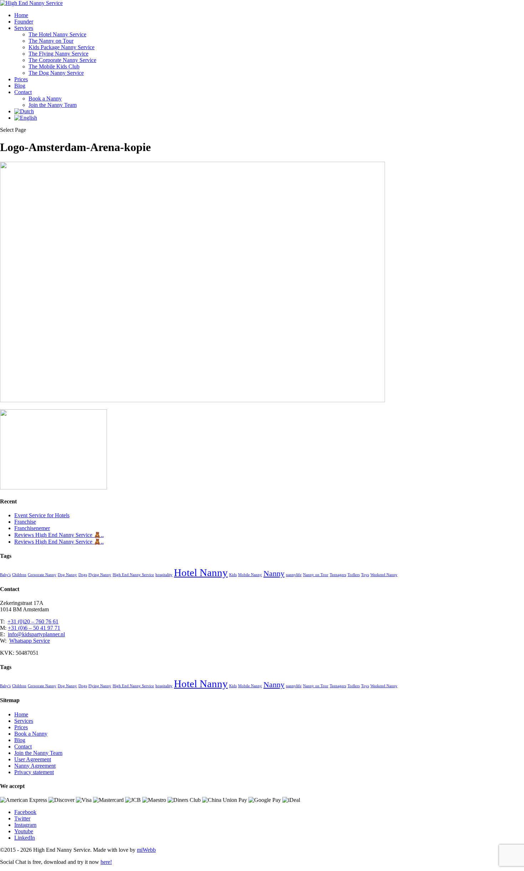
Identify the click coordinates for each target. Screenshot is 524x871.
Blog (19, 86)
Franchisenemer (32, 528)
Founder (23, 22)
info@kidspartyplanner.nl (36, 634)
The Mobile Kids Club (54, 66)
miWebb (146, 850)
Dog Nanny (67, 575)
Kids (233, 575)
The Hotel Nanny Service (57, 34)
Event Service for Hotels (42, 515)
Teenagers (338, 575)
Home (21, 15)
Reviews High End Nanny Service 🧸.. (59, 535)
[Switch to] (24, 111)
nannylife (294, 575)
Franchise (25, 522)
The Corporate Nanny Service (62, 60)
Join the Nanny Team (53, 105)
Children (19, 575)
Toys (365, 575)
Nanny (273, 573)
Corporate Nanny (42, 575)
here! (106, 862)
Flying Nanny (99, 575)
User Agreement (32, 759)
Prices (21, 79)
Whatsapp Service (29, 641)
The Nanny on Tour (51, 41)
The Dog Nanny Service (56, 73)
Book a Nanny (45, 98)
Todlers (354, 575)
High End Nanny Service (133, 575)
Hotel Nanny (201, 572)
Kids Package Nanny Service (61, 47)
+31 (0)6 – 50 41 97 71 (34, 628)
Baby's (5, 575)
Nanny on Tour (315, 575)
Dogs (82, 575)
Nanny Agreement (35, 766)
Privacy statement (34, 772)
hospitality (164, 575)
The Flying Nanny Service (58, 54)
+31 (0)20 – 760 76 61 (32, 621)
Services (23, 28)
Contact (23, 92)
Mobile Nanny (250, 575)
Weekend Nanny (383, 575)
